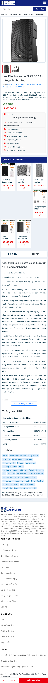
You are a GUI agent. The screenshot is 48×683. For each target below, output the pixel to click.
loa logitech (7, 481)
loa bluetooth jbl (37, 481)
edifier (21, 467)
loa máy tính (29, 470)
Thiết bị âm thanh (15, 14)
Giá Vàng (38, 674)
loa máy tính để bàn (28, 477)
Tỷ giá (15, 674)
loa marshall (7, 484)
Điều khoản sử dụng (9, 556)
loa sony (20, 463)
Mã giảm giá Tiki (8, 590)
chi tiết (35, 254)
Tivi (2, 620)
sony (17, 477)
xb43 (16, 484)
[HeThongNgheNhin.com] (11, 3)
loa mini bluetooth (27, 484)
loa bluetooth (8, 477)
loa (4, 474)
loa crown (40, 470)
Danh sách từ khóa (9, 584)
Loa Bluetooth (40, 14)
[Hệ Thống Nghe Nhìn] (12, 509)
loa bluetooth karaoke (18, 456)
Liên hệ (4, 607)
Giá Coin (6, 676)
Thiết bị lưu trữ (7, 636)
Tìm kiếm (40, 9)
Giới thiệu (12, 254)
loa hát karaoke (26, 488)
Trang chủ (4, 14)
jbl (35, 488)
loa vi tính (11, 474)
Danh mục (5, 567)
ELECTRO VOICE (13, 85)
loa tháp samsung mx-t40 (13, 470)
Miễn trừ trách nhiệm (10, 561)
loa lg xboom (33, 456)
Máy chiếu (5, 642)
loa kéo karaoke (9, 463)
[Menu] (44, 2)
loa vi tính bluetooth (35, 474)
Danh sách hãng (8, 573)
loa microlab (21, 474)
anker (5, 456)
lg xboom (6, 459)
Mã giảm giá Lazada (9, 595)
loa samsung (30, 463)
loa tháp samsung (10, 467)
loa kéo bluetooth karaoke (22, 459)
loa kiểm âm (7, 488)
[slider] (6, 69)
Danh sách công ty (9, 578)
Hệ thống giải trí (8, 625)
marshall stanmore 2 (21, 481)
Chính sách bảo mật (9, 550)
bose (16, 488)
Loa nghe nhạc (28, 14)
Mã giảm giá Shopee (10, 601)
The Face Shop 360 (26, 674)
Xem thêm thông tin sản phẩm (24, 403)
